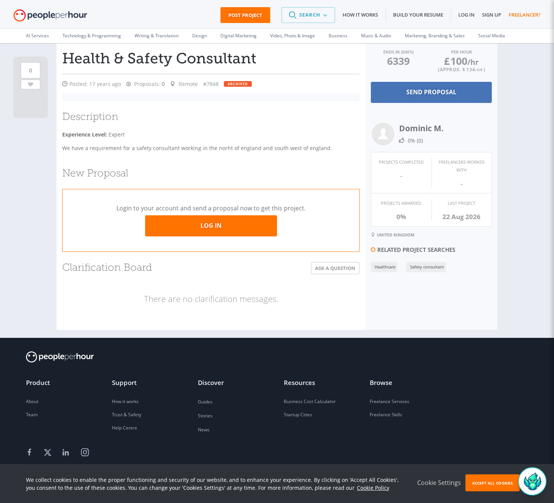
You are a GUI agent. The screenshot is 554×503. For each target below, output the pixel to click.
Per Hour (461, 52)
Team (32, 414)
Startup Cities (298, 414)
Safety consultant (427, 267)
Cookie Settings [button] (439, 482)
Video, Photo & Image (292, 35)
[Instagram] (85, 453)
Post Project (245, 15)
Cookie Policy (373, 487)
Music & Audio (376, 35)
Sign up (491, 14)
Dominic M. (421, 128)
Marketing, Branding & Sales (435, 35)
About (32, 401)
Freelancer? (524, 14)
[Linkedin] (67, 453)
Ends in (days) (398, 52)
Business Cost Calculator (310, 401)
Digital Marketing (238, 35)
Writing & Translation (157, 35)
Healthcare (385, 267)
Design (199, 35)
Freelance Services (389, 401)
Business (338, 35)
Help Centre (124, 428)
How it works (360, 14)
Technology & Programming (92, 35)
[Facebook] (30, 453)
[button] (308, 15)
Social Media (491, 35)
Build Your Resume (418, 14)
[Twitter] (49, 453)
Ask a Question (335, 268)
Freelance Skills (386, 414)
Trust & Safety (126, 414)
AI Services (37, 35)
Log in (466, 14)
